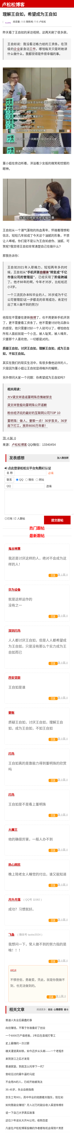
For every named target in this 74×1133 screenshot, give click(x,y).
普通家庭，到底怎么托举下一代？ (25, 1066)
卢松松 (42, 22)
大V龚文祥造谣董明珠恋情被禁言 (29, 397)
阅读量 (16, 22)
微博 (33, 317)
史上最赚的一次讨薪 (17, 1043)
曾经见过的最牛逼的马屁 (20, 1074)
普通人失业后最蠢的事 (19, 1020)
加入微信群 (62, 458)
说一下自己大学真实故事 (20, 1112)
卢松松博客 (13, 4)
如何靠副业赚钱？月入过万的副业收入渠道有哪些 (34, 1104)
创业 (50, 1009)
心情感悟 (58, 1009)
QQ (9, 486)
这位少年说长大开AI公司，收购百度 (27, 1120)
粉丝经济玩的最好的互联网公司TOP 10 (33, 413)
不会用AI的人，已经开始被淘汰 (24, 1081)
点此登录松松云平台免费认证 (29, 468)
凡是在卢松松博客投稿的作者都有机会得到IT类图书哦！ (34, 1128)
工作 (32, 49)
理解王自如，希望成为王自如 (30, 14)
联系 (9, 479)
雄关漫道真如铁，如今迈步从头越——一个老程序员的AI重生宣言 (34, 1051)
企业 (17, 49)
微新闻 (29, 22)
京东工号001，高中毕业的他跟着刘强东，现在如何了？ (34, 1097)
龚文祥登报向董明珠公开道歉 (27, 405)
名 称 (10, 472)
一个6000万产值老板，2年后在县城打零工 (31, 1035)
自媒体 (44, 272)
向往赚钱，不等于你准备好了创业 (25, 1027)
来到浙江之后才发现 (17, 1058)
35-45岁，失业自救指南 (20, 1089)
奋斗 (66, 1009)
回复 (53, 575)
